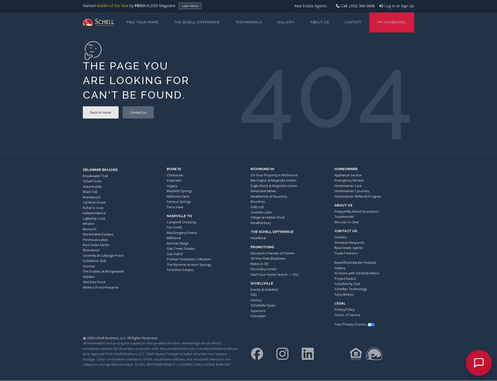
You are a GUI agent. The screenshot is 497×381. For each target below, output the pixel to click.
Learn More (190, 6)
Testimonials (249, 22)
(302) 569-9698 (362, 5)
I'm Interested (391, 22)
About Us (319, 22)
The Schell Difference (197, 22)
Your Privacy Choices (350, 324)
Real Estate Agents (310, 5)
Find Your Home (142, 22)
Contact (353, 22)
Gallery (286, 22)
